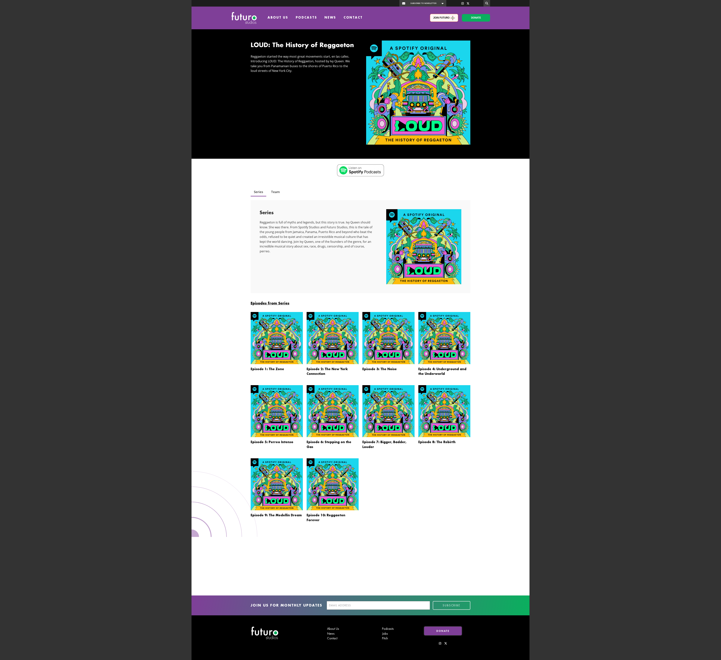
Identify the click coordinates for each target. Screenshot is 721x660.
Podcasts (306, 17)
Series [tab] (258, 192)
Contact (353, 17)
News (330, 17)
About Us (278, 17)
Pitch (385, 638)
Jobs (385, 633)
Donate (476, 17)
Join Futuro (441, 17)
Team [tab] (275, 192)
